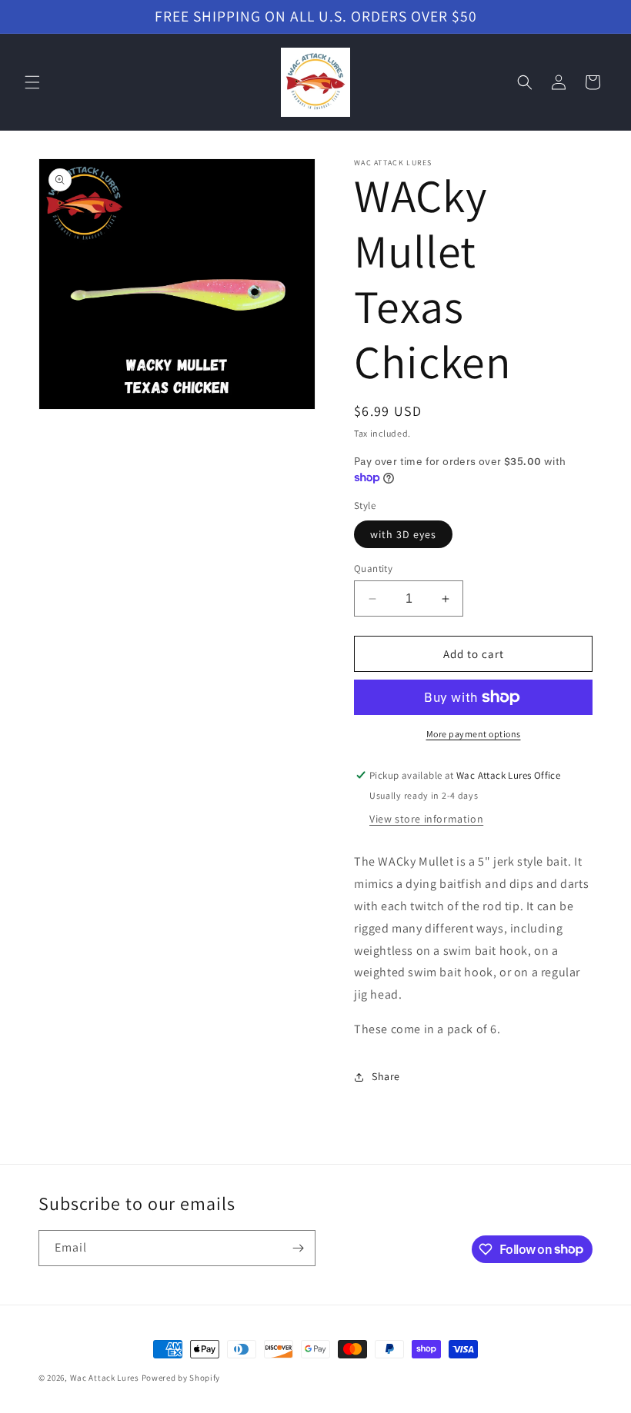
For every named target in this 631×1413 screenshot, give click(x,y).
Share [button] (386, 1076)
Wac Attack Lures (104, 1377)
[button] (32, 82)
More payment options (473, 734)
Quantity (373, 568)
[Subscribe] (298, 1248)
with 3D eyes (403, 534)
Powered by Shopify (181, 1377)
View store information (426, 819)
